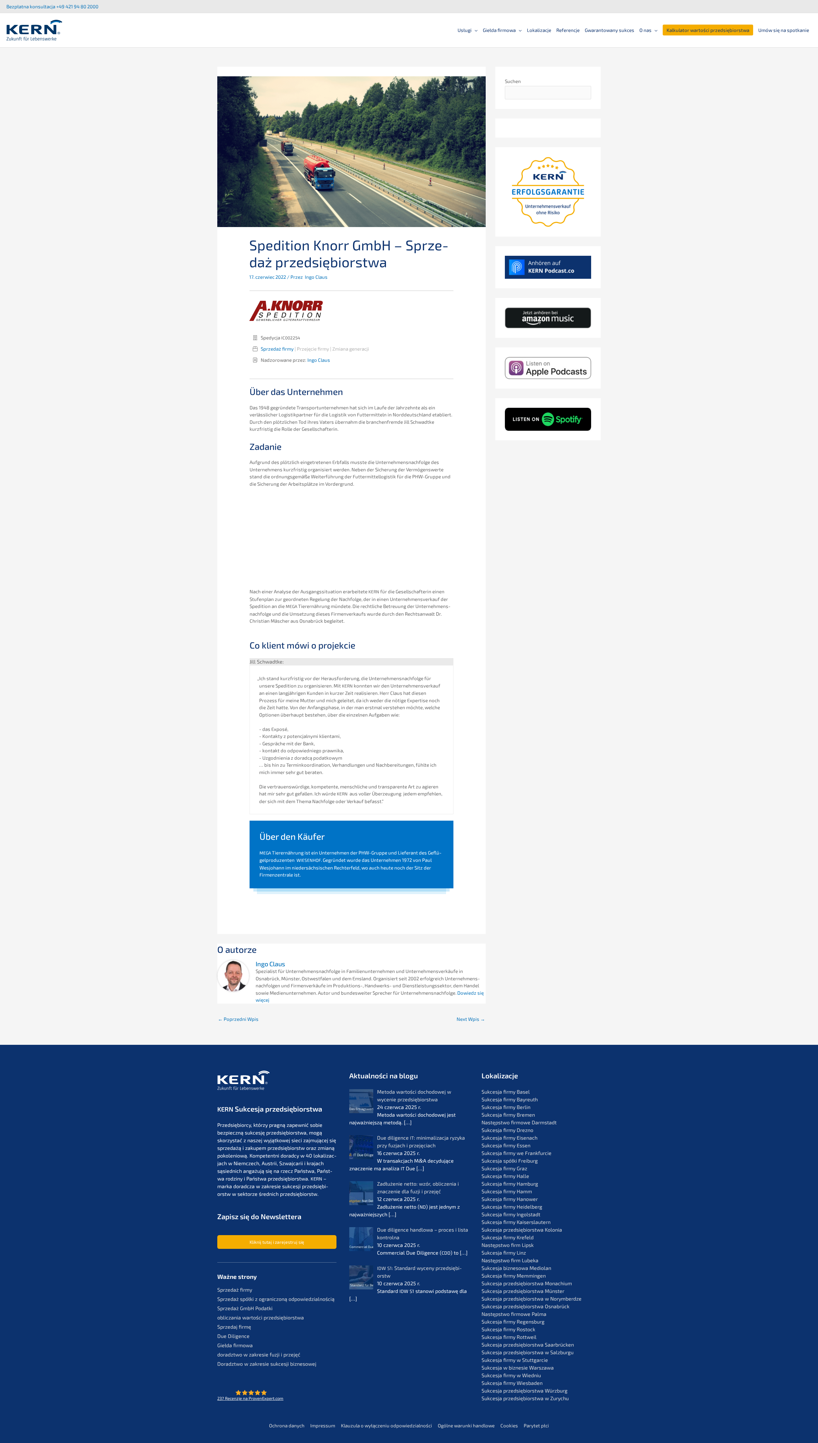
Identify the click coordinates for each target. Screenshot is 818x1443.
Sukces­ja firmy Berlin (506, 1107)
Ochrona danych (287, 1425)
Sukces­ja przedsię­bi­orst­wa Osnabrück (525, 1306)
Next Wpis (471, 1019)
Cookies (509, 1425)
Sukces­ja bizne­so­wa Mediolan (516, 1268)
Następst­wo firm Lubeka (510, 1260)
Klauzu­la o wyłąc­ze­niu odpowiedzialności (386, 1425)
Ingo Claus (318, 360)
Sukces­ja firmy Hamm (507, 1191)
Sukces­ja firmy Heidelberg (512, 1207)
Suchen (513, 81)
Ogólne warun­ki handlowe (466, 1425)
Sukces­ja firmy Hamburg (510, 1184)
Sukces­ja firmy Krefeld (508, 1237)
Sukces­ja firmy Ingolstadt (511, 1214)
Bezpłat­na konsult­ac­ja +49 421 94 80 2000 (52, 6)
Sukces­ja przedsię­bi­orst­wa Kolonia (522, 1230)
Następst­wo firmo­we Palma (514, 1314)
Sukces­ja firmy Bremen (508, 1115)
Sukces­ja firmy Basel (506, 1092)
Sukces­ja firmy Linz (504, 1252)
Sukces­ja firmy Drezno (507, 1130)
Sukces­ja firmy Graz (504, 1168)
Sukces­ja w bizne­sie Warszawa (518, 1367)
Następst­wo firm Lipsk (508, 1245)
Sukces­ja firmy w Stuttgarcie (515, 1360)
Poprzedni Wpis (238, 1019)
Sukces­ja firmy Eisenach (509, 1138)
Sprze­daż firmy (277, 349)
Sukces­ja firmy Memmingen (514, 1275)
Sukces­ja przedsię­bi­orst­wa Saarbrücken (528, 1344)
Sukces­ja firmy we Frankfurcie (517, 1153)
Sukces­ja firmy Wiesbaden (512, 1383)
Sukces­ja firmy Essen (506, 1145)
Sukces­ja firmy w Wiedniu (511, 1375)
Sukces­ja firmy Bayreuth (510, 1099)
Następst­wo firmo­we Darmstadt (519, 1122)
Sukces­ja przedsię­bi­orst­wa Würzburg (524, 1390)
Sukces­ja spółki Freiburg (510, 1161)
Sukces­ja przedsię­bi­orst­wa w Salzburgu (528, 1352)
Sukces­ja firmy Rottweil (509, 1337)
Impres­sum (322, 1425)
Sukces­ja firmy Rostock (508, 1329)
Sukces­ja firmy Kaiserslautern (516, 1222)
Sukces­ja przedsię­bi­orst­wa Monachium (527, 1283)
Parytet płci (536, 1425)
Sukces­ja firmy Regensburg (513, 1321)
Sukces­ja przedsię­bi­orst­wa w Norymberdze (532, 1298)
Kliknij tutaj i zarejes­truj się (277, 1242)
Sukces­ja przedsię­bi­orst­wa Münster (523, 1291)
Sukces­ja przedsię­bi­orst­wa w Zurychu (525, 1398)
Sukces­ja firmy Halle (505, 1176)
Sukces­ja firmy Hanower (510, 1199)
